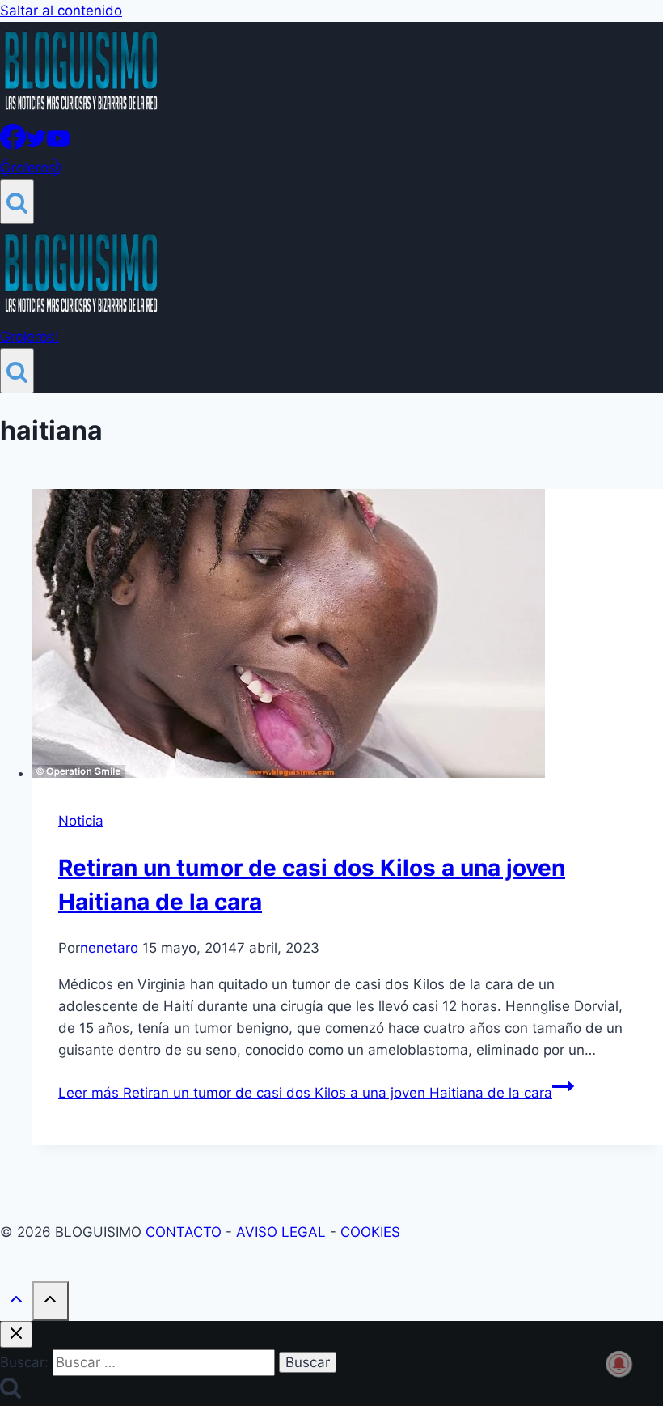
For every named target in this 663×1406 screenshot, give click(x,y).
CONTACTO (186, 1232)
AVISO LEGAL (281, 1232)
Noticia (80, 821)
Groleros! (30, 167)
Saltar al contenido (61, 10)
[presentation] (347, 636)
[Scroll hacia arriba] (16, 1302)
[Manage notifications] (619, 1364)
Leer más (305, 1093)
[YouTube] (58, 145)
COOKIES (370, 1232)
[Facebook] (13, 145)
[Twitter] (36, 145)
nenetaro (109, 948)
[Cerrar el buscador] (16, 1334)
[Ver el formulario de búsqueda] (17, 201)
